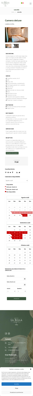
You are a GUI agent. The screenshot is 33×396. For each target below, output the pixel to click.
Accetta (16, 384)
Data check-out (11, 281)
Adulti (8, 288)
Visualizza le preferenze (16, 392)
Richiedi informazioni (12, 153)
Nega (16, 388)
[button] (30, 369)
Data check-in (10, 276)
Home (13, 12)
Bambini (19, 288)
